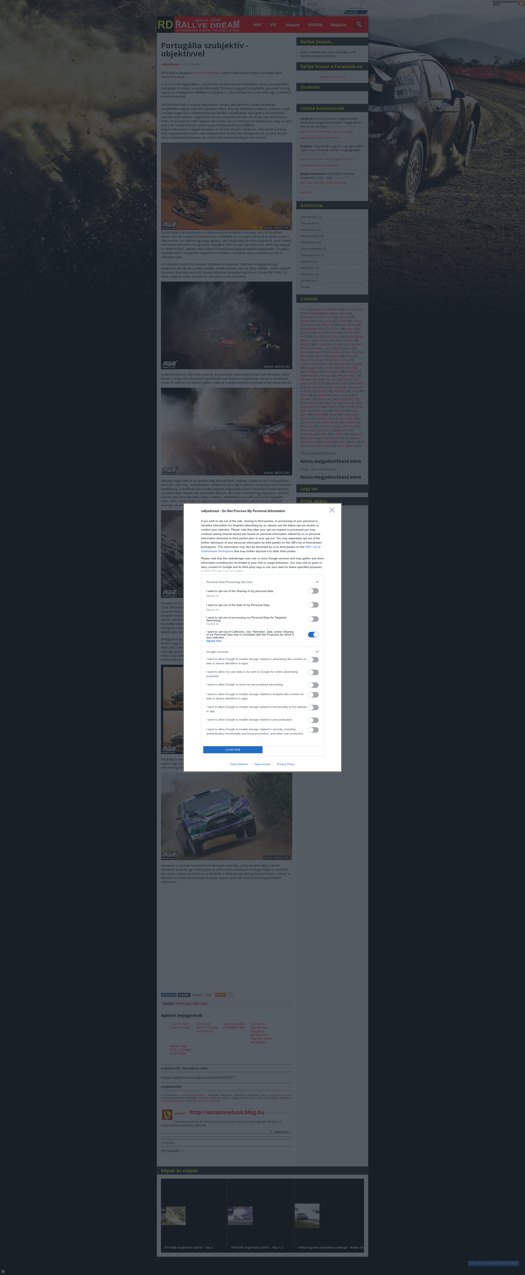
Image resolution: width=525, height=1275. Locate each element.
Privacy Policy (286, 764)
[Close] (333, 511)
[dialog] (262, 637)
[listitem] (262, 582)
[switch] (313, 591)
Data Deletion (239, 764)
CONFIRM (233, 749)
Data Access (262, 764)
